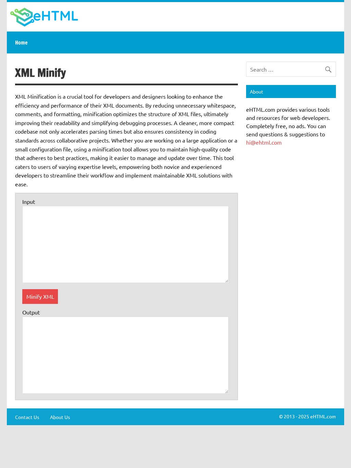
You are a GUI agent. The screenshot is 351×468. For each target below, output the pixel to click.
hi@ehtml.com (264, 142)
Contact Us (27, 417)
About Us (60, 417)
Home (21, 42)
